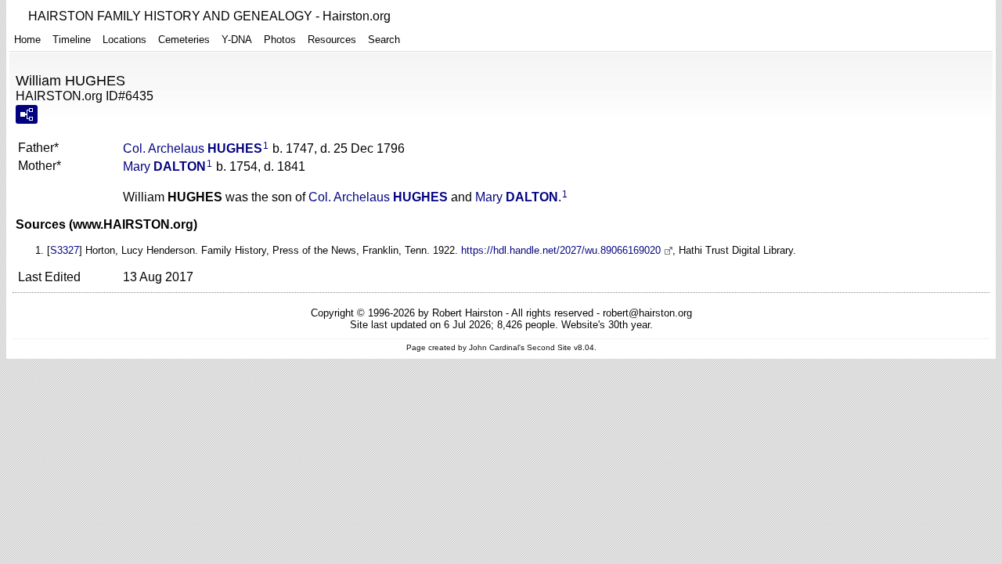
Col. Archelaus (192, 148)
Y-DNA (237, 39)
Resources (332, 39)
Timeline (71, 39)
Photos (280, 39)
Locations (124, 39)
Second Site (549, 347)
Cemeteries (184, 39)
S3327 (64, 250)
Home (27, 39)
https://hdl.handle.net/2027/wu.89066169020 (561, 250)
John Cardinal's (496, 347)
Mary (164, 166)
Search (384, 39)
